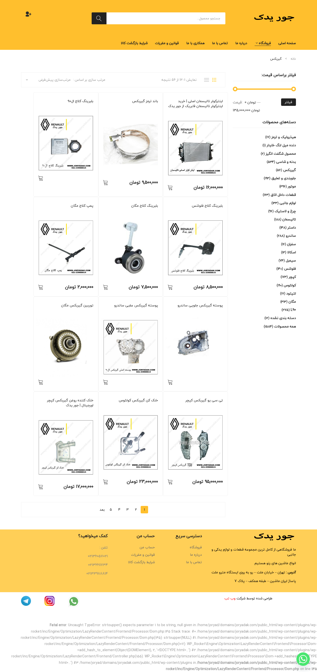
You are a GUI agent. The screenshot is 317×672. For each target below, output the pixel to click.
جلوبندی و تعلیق (283, 178)
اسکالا (291, 252)
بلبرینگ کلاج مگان (144, 205)
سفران (291, 244)
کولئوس (153, 407)
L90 (91, 108)
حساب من (147, 547)
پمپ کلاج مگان (82, 205)
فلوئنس (218, 212)
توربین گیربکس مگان (77, 305)
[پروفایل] (28, 14)
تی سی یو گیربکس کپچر (204, 400)
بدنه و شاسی (286, 162)
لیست (207, 80)
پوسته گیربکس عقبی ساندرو (136, 305)
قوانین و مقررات (143, 555)
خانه (293, 58)
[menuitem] (287, 43)
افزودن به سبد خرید (170, 187)
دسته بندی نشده (283, 318)
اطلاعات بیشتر (40, 178)
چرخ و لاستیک (285, 211)
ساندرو (154, 108)
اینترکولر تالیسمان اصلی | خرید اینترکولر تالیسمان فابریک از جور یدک (195, 104)
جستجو (99, 18)
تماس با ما (194, 562)
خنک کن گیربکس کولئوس (138, 400)
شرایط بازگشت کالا (141, 562)
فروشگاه (196, 547)
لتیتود (291, 293)
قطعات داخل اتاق (283, 195)
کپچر (219, 407)
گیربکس (204, 113)
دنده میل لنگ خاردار (281, 145)
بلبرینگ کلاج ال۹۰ (80, 101)
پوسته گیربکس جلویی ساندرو (200, 305)
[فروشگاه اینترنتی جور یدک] (275, 18)
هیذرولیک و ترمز (283, 137)
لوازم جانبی (288, 203)
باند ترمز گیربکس (145, 101)
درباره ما (196, 555)
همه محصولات (126, 108)
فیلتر (288, 102)
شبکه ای (216, 80)
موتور (292, 186)
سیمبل (291, 260)
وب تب (230, 598)
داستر (292, 227)
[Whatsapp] (303, 659)
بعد (102, 509)
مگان (142, 212)
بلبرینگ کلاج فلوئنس (207, 205)
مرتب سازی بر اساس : (89, 80)
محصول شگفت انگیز (281, 153)
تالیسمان (217, 113)
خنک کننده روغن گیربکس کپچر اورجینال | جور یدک (70, 403)
